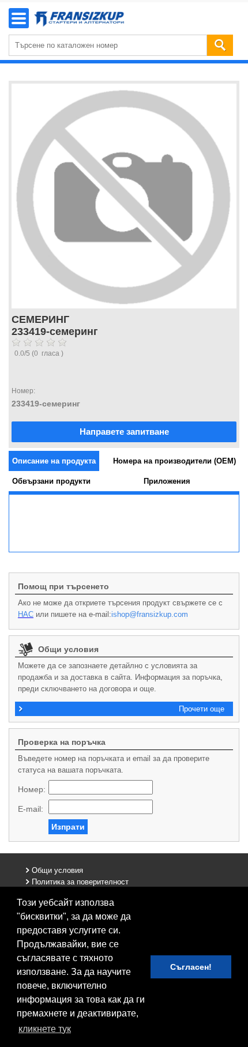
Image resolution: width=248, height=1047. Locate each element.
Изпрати (68, 826)
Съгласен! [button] (191, 966)
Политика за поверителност (80, 881)
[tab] (54, 461)
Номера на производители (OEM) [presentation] (174, 461)
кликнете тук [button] (44, 1029)
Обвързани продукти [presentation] (51, 481)
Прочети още (201, 709)
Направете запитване (124, 431)
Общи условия (57, 870)
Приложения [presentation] (167, 481)
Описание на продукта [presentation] (54, 461)
